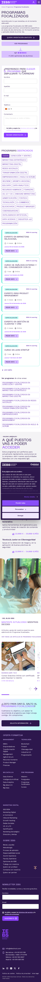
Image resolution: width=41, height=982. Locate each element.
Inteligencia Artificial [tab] (14, 215)
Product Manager (9, 762)
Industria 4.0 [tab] (25, 219)
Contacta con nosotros (11, 870)
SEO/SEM (6, 809)
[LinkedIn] (3, 968)
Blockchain (25, 744)
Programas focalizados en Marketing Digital (16, 395)
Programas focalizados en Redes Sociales (19, 401)
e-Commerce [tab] (23, 202)
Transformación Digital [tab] (14, 173)
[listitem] (18, 663)
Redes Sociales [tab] (10, 168)
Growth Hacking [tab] (21, 181)
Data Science (8, 777)
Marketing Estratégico (11, 832)
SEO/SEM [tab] (6, 181)
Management (8, 754)
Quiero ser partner (10, 872)
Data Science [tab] (9, 219)
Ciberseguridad (26, 749)
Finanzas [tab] (28, 190)
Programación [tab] (9, 223)
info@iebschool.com (13, 948)
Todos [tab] (5, 156)
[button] (20, 242)
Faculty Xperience (9, 859)
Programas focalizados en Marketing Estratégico (16, 389)
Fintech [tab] (23, 198)
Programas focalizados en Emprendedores (16, 413)
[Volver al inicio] (9, 2)
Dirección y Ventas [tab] (21, 156)
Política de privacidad (23, 973)
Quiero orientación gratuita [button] (19, 37)
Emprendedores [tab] (10, 177)
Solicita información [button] (19, 723)
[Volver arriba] (35, 868)
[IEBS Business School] (5, 934)
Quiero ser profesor (10, 867)
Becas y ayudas (8, 845)
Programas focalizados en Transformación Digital (16, 407)
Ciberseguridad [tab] (10, 211)
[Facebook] (19, 968)
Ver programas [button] (21, 43)
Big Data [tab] (6, 185)
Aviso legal (35, 973)
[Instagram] (7, 968)
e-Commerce (8, 815)
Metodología (7, 847)
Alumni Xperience (9, 856)
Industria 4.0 (26, 752)
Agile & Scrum (8, 757)
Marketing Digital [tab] (11, 164)
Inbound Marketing (10, 818)
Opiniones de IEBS (9, 861)
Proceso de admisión (10, 850)
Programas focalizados (21, 7)
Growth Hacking (9, 820)
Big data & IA (7, 785)
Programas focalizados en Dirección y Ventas (16, 383)
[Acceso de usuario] (33, 2)
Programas (9, 7)
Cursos (23, 787)
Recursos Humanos (10, 760)
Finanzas (6, 765)
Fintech (24, 746)
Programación (26, 755)
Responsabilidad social (11, 853)
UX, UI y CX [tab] (7, 194)
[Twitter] (15, 968)
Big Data (6, 788)
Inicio (3, 7)
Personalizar (19, 509)
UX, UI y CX (7, 826)
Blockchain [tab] (8, 206)
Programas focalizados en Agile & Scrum (20, 425)
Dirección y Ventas (10, 834)
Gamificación (8, 829)
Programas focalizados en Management (16, 419)
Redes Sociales (8, 823)
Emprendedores (9, 746)
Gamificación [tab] (9, 198)
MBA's (5, 744)
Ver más (8, 370)
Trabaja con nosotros (11, 864)
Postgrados (25, 779)
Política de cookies (8, 973)
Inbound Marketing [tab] (25, 194)
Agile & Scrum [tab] (27, 177)
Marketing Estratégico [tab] (14, 160)
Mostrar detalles (29, 497)
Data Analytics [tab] (20, 185)
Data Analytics (8, 782)
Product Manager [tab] (25, 206)
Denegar (20, 515)
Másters (24, 777)
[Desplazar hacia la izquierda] (30, 688)
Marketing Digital (9, 812)
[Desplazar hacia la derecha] (35, 688)
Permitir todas (20, 503)
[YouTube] (11, 968)
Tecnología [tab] (8, 202)
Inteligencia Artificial (10, 779)
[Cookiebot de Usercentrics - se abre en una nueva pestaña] (30, 465)
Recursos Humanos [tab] (11, 190)
